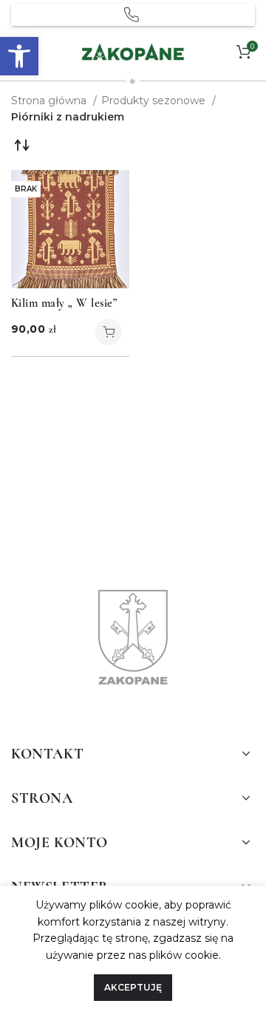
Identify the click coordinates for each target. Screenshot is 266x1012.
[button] (19, 56)
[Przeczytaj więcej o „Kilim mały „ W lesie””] (108, 332)
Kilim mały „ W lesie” (64, 303)
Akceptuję (133, 987)
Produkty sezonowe (154, 100)
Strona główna (50, 100)
